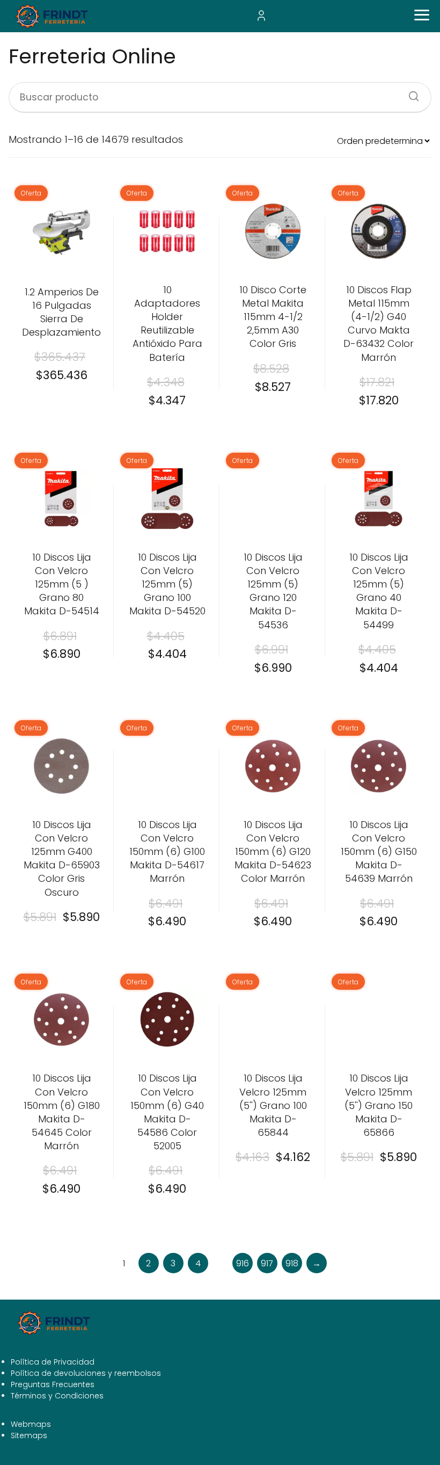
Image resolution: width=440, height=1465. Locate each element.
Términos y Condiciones (57, 1395)
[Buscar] (410, 93)
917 (267, 1263)
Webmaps (31, 1424)
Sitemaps (29, 1435)
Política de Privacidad (52, 1362)
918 (291, 1263)
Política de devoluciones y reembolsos (86, 1373)
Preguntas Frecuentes (52, 1384)
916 (242, 1263)
